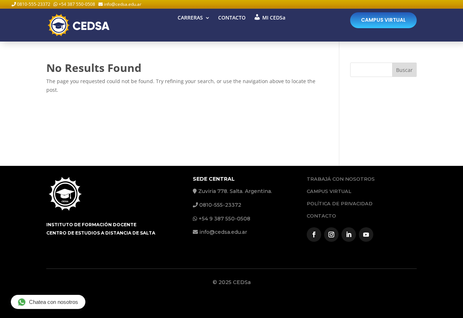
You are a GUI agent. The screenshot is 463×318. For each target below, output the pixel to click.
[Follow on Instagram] (331, 234)
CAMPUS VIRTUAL (383, 19)
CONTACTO (232, 18)
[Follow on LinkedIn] (348, 234)
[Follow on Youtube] (366, 234)
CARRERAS (190, 18)
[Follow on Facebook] (314, 234)
